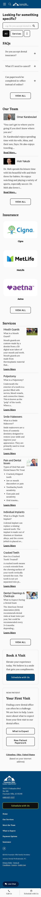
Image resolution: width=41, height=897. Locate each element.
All (6, 33)
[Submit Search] (33, 25)
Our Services (8, 819)
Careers (14, 865)
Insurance (7, 842)
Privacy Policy (7, 863)
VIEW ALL (20, 95)
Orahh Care (22, 865)
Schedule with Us (20, 677)
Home (5, 814)
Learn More (9, 369)
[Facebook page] (4, 848)
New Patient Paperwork (20, 741)
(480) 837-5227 (9, 797)
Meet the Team (9, 825)
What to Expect (20, 731)
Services (16, 33)
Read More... (9, 152)
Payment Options (10, 836)
